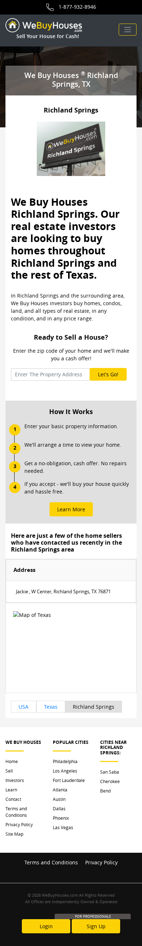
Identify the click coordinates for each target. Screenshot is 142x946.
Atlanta (60, 790)
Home (11, 761)
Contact (13, 799)
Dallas (59, 808)
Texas (51, 706)
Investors (14, 780)
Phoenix (61, 818)
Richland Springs (93, 706)
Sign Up (96, 926)
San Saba (109, 772)
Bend (105, 791)
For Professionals (93, 916)
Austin (59, 799)
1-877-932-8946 (77, 6)
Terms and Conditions (16, 812)
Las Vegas (63, 827)
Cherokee (110, 781)
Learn (11, 790)
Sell (9, 771)
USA (23, 706)
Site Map (14, 834)
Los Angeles (65, 771)
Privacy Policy (19, 824)
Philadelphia (65, 761)
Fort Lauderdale (69, 780)
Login (46, 926)
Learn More (71, 509)
